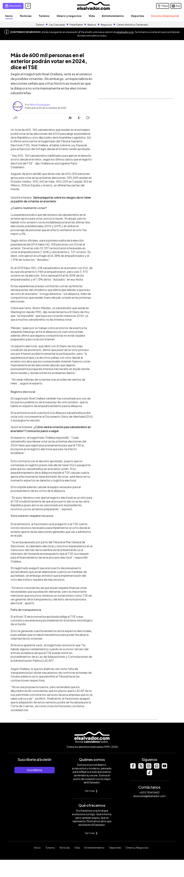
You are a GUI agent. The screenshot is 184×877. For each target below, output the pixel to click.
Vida (92, 15)
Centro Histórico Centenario (132, 24)
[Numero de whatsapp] (156, 767)
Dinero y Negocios (137, 847)
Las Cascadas (57, 24)
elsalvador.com (125, 32)
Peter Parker (76, 24)
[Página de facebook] (133, 767)
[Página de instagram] (148, 767)
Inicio (9, 15)
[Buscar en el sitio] (28, 6)
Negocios (106, 24)
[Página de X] (141, 767)
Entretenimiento (113, 15)
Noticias (25, 15)
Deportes (137, 15)
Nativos (92, 24)
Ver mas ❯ (91, 790)
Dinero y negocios (69, 15)
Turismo (44, 15)
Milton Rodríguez (40, 104)
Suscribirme (34, 770)
